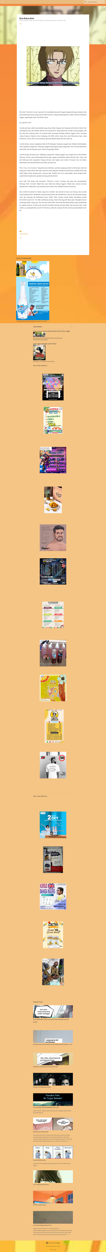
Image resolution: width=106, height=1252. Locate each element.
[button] (20, 24)
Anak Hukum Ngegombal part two (42, 1225)
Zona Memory (23, 234)
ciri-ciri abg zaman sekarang (41, 1184)
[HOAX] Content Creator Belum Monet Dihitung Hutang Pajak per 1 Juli (52, 1044)
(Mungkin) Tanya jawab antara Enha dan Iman (45, 1066)
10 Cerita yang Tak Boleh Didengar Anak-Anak (45, 1107)
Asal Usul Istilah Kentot (39, 1160)
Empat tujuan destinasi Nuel (40, 1131)
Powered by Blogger (54, 1243)
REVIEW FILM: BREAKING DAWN (41, 1087)
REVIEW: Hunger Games (39, 1205)
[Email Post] (20, 232)
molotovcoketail (56, 1246)
